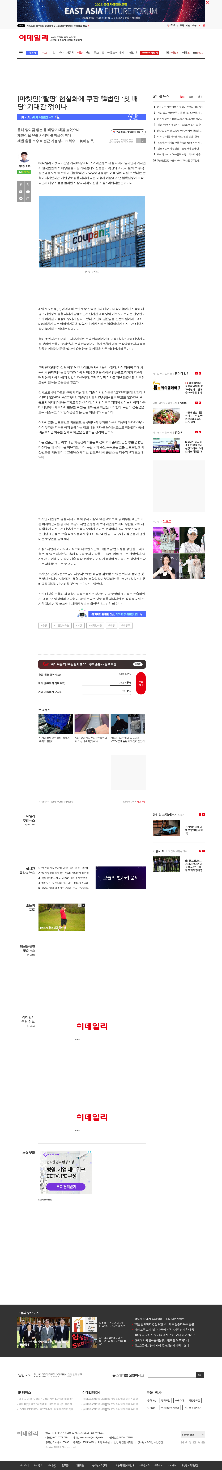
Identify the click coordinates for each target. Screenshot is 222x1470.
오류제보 (158, 1465)
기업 (52, 52)
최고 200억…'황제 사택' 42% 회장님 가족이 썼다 (160, 1345)
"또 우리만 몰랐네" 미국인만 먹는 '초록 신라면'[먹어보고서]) (69, 868)
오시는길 (52, 1465)
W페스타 (179, 1400)
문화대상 (151, 1400)
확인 (200, 1375)
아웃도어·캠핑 (115, 52)
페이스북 (20, 184)
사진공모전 (194, 1400)
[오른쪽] (83, 905)
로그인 (201, 25)
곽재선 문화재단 (192, 1407)
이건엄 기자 (24, 166)
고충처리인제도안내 (124, 1465)
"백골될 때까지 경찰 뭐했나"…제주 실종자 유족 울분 (163, 1324)
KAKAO (20, 198)
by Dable (31, 955)
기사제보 (172, 1465)
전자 (60, 52)
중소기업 (99, 52)
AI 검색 (32, 52)
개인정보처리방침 (189, 1465)
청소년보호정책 (99, 1465)
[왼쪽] (80, 905)
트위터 (27, 184)
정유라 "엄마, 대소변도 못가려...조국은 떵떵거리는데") (66, 888)
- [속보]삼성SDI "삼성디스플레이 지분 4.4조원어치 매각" (44, 1399)
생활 (79, 52)
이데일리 (50, 37)
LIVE (21, 25)
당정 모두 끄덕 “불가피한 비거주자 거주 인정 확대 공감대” (166, 1329)
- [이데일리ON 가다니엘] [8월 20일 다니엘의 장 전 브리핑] (110, 1404)
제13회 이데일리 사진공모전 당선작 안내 (54, 1375)
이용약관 (80, 1465)
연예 (200, 96)
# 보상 (79, 625)
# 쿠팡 (44, 625)
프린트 (27, 191)
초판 (194, 25)
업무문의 (66, 1465)
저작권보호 (144, 1465)
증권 (191, 96)
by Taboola (30, 824)
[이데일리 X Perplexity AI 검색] (81, 117)
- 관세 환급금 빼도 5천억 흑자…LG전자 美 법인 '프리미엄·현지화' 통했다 (46, 1404)
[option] (83, 26)
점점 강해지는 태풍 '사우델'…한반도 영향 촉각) (63, 878)
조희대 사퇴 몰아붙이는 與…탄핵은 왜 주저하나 (160, 1340)
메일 (20, 191)
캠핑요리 (151, 1407)
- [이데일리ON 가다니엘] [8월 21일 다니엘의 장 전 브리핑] (110, 1399)
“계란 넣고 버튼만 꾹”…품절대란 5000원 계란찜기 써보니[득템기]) (72, 873)
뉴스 (182, 96)
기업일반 (132, 52)
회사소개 (24, 1465)
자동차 (70, 52)
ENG (172, 25)
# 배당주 (125, 625)
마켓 (186, 52)
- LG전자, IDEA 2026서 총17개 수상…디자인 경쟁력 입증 (45, 1409)
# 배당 (111, 625)
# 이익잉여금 (95, 625)
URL (27, 198)
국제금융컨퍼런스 (170, 1407)
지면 (188, 25)
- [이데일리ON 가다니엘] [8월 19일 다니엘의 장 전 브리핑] (110, 1409)
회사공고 (38, 1465)
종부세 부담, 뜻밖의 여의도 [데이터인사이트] (158, 1318)
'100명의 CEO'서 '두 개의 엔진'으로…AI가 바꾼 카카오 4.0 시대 (168, 1334)
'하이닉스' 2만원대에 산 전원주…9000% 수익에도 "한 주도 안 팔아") (73, 883)
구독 (182, 25)
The (198, 52)
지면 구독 (141, 801)
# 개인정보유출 (61, 625)
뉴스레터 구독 (128, 801)
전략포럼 (165, 1400)
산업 (88, 52)
